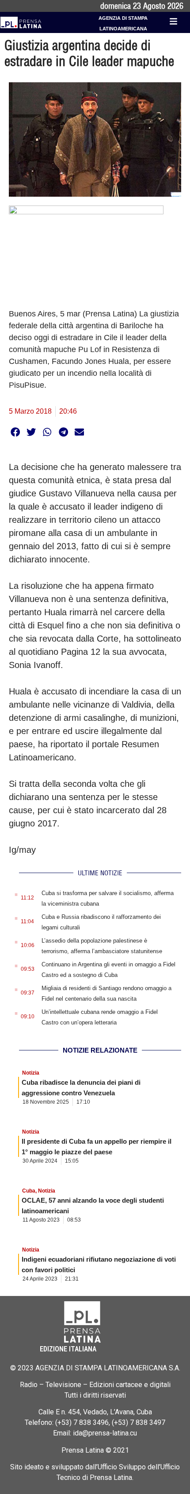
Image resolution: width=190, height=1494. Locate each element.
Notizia (30, 1073)
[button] (15, 432)
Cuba (28, 1191)
